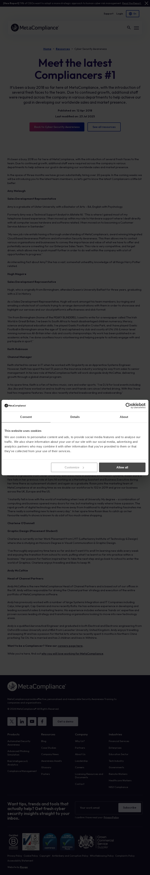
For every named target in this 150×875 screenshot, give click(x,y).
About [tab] (124, 417)
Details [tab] (75, 417)
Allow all (122, 467)
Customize (72, 467)
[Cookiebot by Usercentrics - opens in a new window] (128, 406)
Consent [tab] (26, 417)
